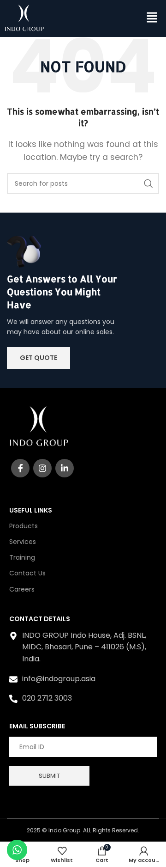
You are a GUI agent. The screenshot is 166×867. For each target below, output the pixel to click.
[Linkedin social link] (64, 468)
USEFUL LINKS (30, 510)
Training (22, 557)
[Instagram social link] (42, 468)
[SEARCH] (148, 183)
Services (22, 541)
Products (23, 526)
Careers (22, 589)
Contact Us (27, 573)
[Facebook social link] (20, 468)
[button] (152, 18)
